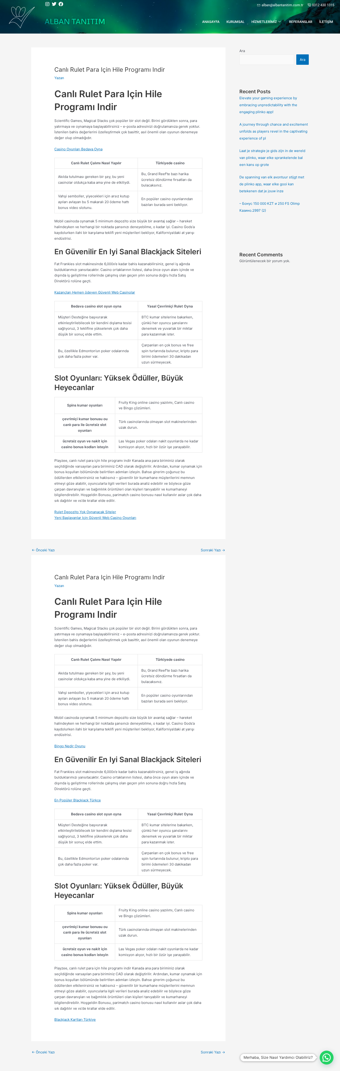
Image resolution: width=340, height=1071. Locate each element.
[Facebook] (61, 4)
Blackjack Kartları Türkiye (75, 1019)
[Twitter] (54, 4)
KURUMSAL (235, 22)
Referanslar (300, 22)
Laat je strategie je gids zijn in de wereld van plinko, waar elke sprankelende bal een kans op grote (272, 158)
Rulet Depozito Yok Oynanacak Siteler (85, 512)
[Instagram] (47, 4)
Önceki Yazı (43, 550)
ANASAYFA (210, 22)
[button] (327, 1058)
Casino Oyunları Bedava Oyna (78, 149)
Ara (242, 51)
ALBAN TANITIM (75, 21)
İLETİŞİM (326, 22)
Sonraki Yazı (213, 550)
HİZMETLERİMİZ (264, 22)
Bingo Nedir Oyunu (69, 746)
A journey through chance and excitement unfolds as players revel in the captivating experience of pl (273, 131)
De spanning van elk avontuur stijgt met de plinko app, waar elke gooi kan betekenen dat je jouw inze (271, 184)
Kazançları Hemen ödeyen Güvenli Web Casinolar (94, 292)
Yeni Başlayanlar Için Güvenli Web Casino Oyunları (95, 517)
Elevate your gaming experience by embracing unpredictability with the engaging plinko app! (268, 105)
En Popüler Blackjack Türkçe (77, 800)
